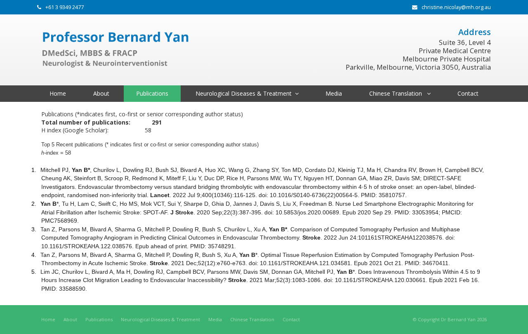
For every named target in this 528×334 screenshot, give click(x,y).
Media (215, 319)
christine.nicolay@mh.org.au (456, 7)
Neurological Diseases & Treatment (160, 319)
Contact (291, 319)
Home (48, 319)
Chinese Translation (252, 319)
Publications (99, 319)
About (70, 319)
